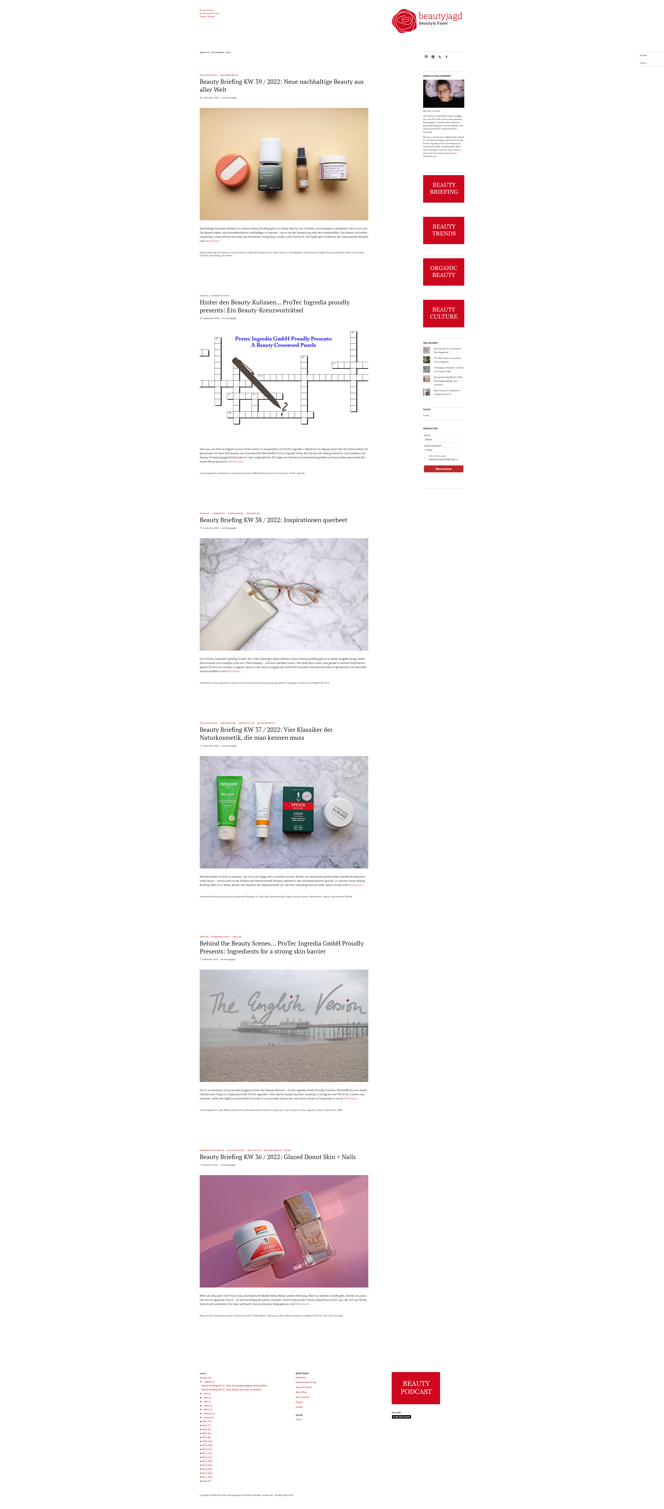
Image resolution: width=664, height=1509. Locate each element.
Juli (207, 1393)
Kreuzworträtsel (244, 473)
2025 (206, 1421)
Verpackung (214, 255)
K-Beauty (271, 1315)
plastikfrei (339, 252)
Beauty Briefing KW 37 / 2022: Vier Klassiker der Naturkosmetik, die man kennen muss (266, 733)
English (237, 937)
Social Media (313, 682)
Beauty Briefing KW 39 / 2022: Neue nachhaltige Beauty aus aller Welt (282, 85)
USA (325, 1315)
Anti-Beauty (205, 682)
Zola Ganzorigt (335, 1315)
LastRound (251, 252)
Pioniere (305, 896)
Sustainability (357, 252)
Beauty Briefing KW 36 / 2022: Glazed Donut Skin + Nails (278, 1157)
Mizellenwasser (264, 252)
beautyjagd (231, 97)
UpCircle (204, 255)
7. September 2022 (209, 959)
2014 (207, 1465)
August (209, 1381)
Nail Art (318, 1315)
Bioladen (251, 896)
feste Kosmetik (238, 252)
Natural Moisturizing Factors (270, 1110)
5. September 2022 (209, 1164)
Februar (209, 1413)
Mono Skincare (280, 252)
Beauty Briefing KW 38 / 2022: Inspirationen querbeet (273, 520)
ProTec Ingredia (297, 473)
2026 (206, 1377)
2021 (206, 1437)
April (208, 1405)
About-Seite (453, 149)
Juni (207, 1397)
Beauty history (226, 896)
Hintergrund (235, 513)
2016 (207, 1457)
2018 (207, 1449)
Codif (233, 473)
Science (320, 1110)
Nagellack (309, 1315)
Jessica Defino (239, 682)
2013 (207, 1469)
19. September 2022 (209, 527)
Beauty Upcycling (208, 252)
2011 (207, 1477)
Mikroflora (250, 1110)
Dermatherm (223, 252)
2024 (206, 1425)
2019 (207, 1445)
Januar (209, 1417)
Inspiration (253, 513)
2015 (207, 1461)
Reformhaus (316, 896)
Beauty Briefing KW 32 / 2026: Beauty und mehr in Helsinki (231, 1389)
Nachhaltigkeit (296, 252)
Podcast (302, 682)
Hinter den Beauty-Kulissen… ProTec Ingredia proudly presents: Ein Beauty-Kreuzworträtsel (275, 306)
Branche (205, 513)
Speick (326, 896)
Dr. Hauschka (262, 896)
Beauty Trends (207, 10)
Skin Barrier (330, 1110)
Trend (287, 1150)
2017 (207, 1453)
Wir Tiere (324, 682)
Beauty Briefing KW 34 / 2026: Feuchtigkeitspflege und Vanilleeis (448, 381)
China (215, 682)
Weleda (348, 896)
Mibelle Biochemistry (263, 473)
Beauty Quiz (224, 473)
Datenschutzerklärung (442, 459)
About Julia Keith (304, 1387)
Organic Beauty (207, 16)
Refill (347, 252)
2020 (207, 1441)
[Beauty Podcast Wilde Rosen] (416, 1404)
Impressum (301, 1377)
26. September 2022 (209, 97)
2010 (206, 1481)
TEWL (339, 1110)
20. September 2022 (209, 318)
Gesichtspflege (209, 75)
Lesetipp (273, 682)
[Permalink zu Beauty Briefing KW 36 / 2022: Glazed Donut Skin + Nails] (284, 1286)
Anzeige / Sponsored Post (215, 296)
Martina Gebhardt (294, 1315)
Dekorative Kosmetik (212, 1150)
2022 (206, 1433)
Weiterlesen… (213, 241)
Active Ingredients (208, 473)
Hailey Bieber (259, 1315)
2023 (206, 1429)
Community (218, 513)
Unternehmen (337, 896)
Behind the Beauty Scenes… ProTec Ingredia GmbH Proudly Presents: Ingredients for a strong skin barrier (282, 947)
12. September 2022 (209, 745)
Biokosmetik (240, 896)
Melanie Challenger (288, 682)
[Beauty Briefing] (443, 202)
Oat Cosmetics (281, 473)
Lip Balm (281, 1315)
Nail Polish (254, 1150)
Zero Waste (227, 255)
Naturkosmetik (229, 75)
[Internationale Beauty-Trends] (443, 244)
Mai (207, 1401)
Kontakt (643, 55)
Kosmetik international (257, 682)
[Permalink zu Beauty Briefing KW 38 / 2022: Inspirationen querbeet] (284, 649)
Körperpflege (247, 723)
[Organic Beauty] (443, 285)
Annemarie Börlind (209, 896)
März (208, 1409)
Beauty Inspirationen (210, 13)
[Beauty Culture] (443, 327)
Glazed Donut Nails (224, 1315)
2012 (207, 1473)
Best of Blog (301, 1392)
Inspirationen (225, 682)
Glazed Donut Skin (243, 1315)
